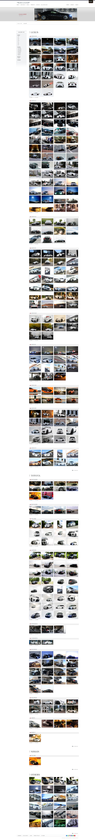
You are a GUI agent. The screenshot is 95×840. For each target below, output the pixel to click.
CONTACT (72, 4)
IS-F (18, 40)
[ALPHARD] (35, 559)
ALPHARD (19, 50)
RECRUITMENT (25, 836)
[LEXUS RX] (35, 417)
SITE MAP (43, 836)
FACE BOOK (71, 835)
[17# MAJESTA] (35, 644)
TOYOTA (18, 47)
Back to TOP (20, 23)
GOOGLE (66, 835)
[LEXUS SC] (35, 257)
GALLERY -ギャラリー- (47, 14)
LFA (18, 36)
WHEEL (28, 4)
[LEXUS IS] (35, 355)
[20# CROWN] (35, 659)
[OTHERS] (35, 784)
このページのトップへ (75, 470)
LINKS (31, 836)
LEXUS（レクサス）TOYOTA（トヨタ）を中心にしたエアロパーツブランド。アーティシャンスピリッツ (23, 2)
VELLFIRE (19, 49)
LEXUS (18, 35)
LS (18, 37)
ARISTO (19, 53)
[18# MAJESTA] (35, 633)
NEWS (18, 4)
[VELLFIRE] (35, 528)
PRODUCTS (32, 4)
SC (18, 39)
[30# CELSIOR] (35, 485)
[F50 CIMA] (35, 765)
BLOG (73, 835)
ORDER (68, 4)
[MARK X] (35, 742)
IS (18, 41)
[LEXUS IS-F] (35, 322)
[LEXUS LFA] (35, 45)
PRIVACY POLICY (37, 836)
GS (18, 38)
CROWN (19, 52)
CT (18, 45)
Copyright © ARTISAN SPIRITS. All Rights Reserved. (47, 838)
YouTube (74, 835)
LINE (68, 835)
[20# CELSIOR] (35, 514)
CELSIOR (19, 48)
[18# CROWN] (35, 704)
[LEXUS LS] (35, 110)
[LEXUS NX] (35, 394)
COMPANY (19, 836)
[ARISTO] (35, 727)
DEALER (77, 4)
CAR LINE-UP (23, 4)
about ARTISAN (45, 4)
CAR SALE (37, 4)
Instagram (69, 835)
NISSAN (18, 56)
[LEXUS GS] (35, 226)
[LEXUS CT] (35, 457)
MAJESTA (19, 51)
